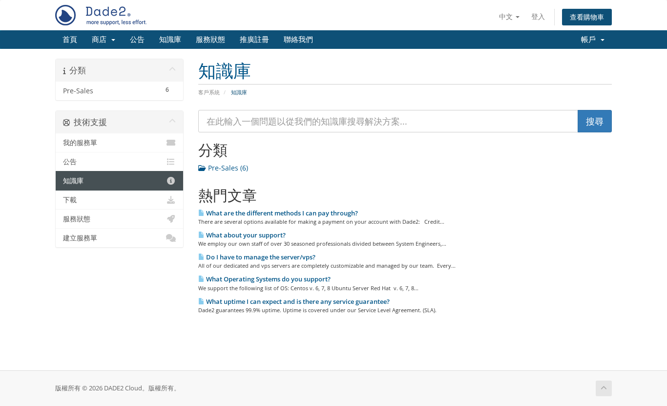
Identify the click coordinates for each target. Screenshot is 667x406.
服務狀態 (210, 39)
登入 (538, 16)
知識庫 (170, 39)
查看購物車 (587, 16)
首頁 (70, 39)
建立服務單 (80, 238)
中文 (507, 16)
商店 (101, 39)
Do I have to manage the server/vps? (260, 257)
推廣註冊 (254, 39)
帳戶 (590, 39)
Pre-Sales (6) (227, 167)
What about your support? (245, 235)
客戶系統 (209, 92)
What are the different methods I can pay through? (281, 213)
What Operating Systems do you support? (268, 279)
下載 (70, 199)
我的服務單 (80, 142)
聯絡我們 (298, 39)
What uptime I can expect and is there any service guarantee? (297, 301)
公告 (137, 39)
